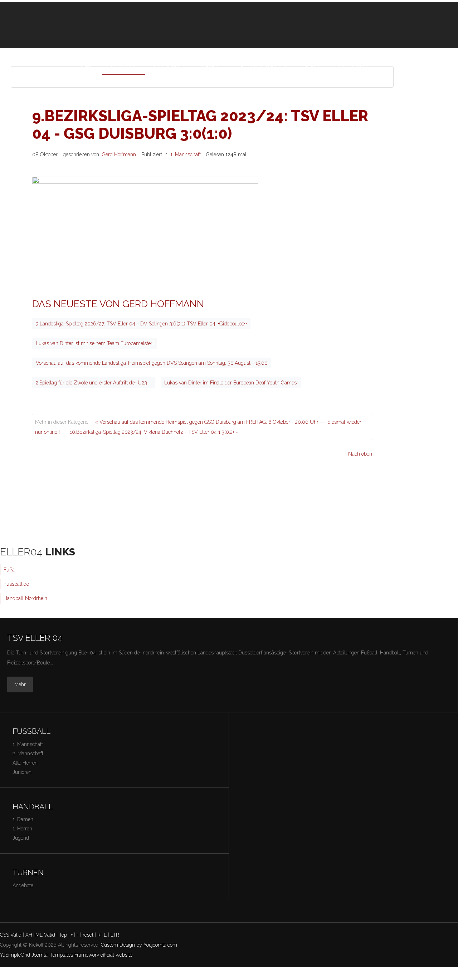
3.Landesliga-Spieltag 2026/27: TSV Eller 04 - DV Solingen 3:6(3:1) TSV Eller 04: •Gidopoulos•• (141, 324)
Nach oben (360, 454)
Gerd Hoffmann (119, 154)
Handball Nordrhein (25, 598)
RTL (102, 935)
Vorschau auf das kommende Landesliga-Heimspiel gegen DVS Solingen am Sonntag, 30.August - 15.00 (152, 363)
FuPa (9, 570)
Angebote (23, 885)
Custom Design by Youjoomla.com (139, 945)
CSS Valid (10, 935)
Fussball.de (16, 584)
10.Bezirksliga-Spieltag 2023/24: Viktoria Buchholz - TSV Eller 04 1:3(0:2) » (154, 432)
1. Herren (22, 828)
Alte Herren (25, 763)
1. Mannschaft (185, 154)
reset (88, 935)
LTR (115, 935)
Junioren (22, 772)
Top (63, 935)
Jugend (21, 838)
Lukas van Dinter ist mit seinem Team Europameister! (95, 343)
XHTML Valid (40, 935)
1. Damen (23, 819)
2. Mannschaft (28, 753)
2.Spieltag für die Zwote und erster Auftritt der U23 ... (94, 383)
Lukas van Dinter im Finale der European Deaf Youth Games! (231, 383)
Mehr (20, 684)
